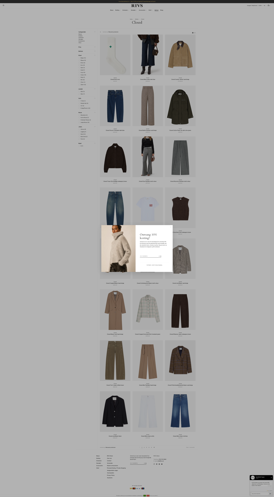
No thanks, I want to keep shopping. (154, 265)
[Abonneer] (159, 256)
